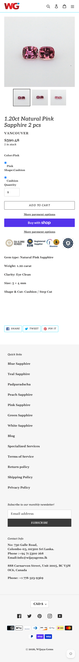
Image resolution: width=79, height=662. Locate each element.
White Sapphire (20, 426)
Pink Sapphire (19, 405)
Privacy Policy (19, 487)
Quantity (10, 185)
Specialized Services (24, 446)
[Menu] (72, 6)
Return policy (18, 467)
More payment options (39, 214)
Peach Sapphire (20, 395)
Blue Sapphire (19, 364)
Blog (11, 436)
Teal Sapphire (19, 374)
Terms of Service (21, 457)
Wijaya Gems (44, 649)
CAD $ (38, 604)
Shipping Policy (20, 477)
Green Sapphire (20, 415)
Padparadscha (19, 384)
